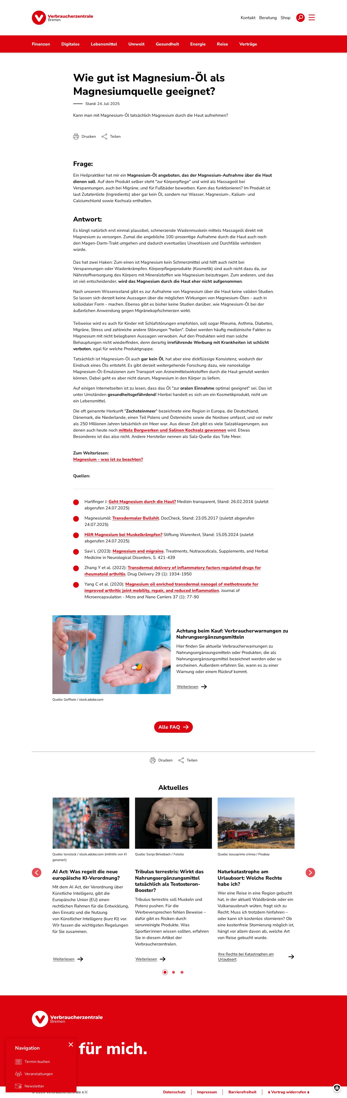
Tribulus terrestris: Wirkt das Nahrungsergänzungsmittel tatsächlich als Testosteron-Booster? (169, 881)
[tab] (165, 972)
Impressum (207, 1092)
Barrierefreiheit (242, 1092)
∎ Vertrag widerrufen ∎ (288, 1092)
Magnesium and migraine (138, 551)
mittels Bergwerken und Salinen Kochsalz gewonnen (172, 430)
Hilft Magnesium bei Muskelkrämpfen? (123, 534)
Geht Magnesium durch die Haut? (142, 501)
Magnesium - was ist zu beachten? (108, 459)
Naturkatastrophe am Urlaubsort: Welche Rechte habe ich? (250, 877)
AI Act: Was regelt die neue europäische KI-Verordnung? (86, 874)
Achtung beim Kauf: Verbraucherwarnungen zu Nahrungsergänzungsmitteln (232, 634)
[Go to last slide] (36, 872)
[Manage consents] (337, 1088)
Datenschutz (174, 1092)
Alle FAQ (169, 727)
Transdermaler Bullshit (135, 518)
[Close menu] (71, 1044)
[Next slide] (310, 872)
